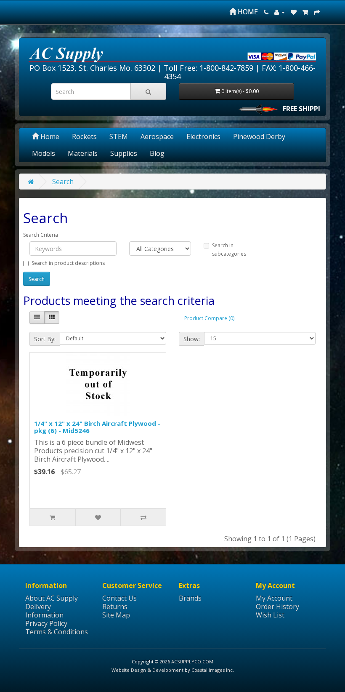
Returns (114, 606)
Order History (277, 606)
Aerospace (157, 136)
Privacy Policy (46, 623)
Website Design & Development (147, 670)
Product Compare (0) (209, 318)
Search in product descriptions (68, 263)
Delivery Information (44, 611)
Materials (83, 153)
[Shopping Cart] (305, 11)
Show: (191, 339)
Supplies (123, 153)
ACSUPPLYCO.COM (192, 661)
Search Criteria (40, 234)
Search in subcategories (229, 249)
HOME (247, 11)
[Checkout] (317, 11)
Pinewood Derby (259, 136)
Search (63, 181)
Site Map (116, 615)
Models (43, 153)
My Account (274, 598)
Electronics (203, 136)
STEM (118, 136)
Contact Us (119, 598)
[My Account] (279, 11)
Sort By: (45, 339)
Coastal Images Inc (212, 670)
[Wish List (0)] (294, 11)
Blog (157, 153)
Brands (190, 598)
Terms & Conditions (56, 631)
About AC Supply (51, 598)
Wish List (270, 615)
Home (49, 136)
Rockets (84, 136)
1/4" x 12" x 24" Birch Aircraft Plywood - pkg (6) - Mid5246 (97, 427)
